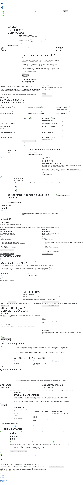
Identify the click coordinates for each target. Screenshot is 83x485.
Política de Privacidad (14, 470)
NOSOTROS (5, 2)
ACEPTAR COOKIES (60, 466)
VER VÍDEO (3, 405)
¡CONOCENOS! (25, 216)
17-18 (62, 413)
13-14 (55, 413)
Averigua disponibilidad (48, 253)
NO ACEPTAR (52, 466)
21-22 (67, 413)
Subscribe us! (4, 480)
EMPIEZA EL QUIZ (12, 301)
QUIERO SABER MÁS (47, 96)
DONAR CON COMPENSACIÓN (7, 250)
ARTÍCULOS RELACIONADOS (30, 358)
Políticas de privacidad (23, 2)
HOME (1, 2)
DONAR (44, 94)
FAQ (15, 2)
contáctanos (11, 2)
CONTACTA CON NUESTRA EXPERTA (51, 301)
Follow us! (3, 478)
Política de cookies (4, 470)
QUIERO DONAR (25, 75)
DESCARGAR (31, 154)
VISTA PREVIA (39, 154)
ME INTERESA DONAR (13, 45)
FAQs (23, 73)
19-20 (65, 413)
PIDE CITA (66, 11)
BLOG (17, 2)
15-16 (58, 413)
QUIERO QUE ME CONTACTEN (28, 141)
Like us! (2, 477)
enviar (34, 420)
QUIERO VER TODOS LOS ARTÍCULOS (19, 451)
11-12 (53, 413)
